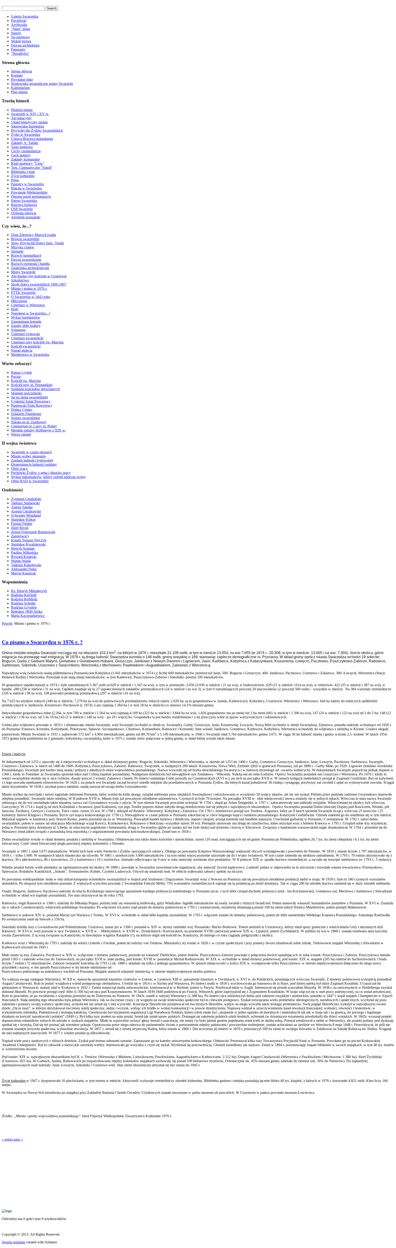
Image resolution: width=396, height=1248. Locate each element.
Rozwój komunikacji (26, 255)
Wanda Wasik (21, 561)
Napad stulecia (21, 350)
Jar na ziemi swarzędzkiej (29, 397)
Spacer (16, 33)
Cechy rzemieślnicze (26, 151)
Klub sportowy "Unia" (27, 163)
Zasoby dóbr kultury (26, 326)
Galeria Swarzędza (24, 16)
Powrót (7, 623)
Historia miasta (22, 110)
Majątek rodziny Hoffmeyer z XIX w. (38, 430)
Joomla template (13, 1242)
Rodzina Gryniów (24, 607)
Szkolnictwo (20, 280)
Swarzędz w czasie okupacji (31, 452)
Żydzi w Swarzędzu (25, 134)
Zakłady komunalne (25, 159)
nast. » (18, 1139)
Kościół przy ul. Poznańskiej (31, 385)
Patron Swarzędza (24, 201)
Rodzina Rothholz (24, 599)
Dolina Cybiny (22, 410)
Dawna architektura (25, 45)
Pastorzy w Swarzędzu (27, 184)
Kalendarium (20, 88)
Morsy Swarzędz (23, 272)
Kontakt (17, 75)
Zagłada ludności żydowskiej (32, 460)
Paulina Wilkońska (24, 552)
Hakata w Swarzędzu (26, 188)
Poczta (16, 377)
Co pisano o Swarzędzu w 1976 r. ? (42, 642)
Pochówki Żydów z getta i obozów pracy (41, 473)
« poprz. (8, 1139)
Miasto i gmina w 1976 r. (29, 288)
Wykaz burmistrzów (25, 317)
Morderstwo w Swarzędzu (30, 355)
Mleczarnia (19, 301)
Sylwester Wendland (26, 515)
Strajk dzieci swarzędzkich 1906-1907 (38, 284)
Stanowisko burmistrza (27, 126)
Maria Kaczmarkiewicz (28, 616)
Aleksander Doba (23, 569)
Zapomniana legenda (26, 321)
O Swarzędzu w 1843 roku (30, 297)
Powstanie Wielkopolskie (29, 192)
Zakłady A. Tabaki (24, 143)
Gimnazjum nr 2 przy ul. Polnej (34, 426)
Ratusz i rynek (21, 372)
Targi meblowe (22, 147)
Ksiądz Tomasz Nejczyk (28, 540)
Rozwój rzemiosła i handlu (30, 264)
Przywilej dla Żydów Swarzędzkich (37, 130)
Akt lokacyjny (21, 118)
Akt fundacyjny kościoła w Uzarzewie (39, 276)
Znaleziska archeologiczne (30, 268)
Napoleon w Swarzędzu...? (30, 313)
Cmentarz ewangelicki (27, 338)
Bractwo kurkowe (24, 205)
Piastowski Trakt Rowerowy (31, 405)
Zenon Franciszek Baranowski (33, 532)
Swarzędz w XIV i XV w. (30, 114)
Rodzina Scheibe (23, 603)
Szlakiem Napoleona (26, 414)
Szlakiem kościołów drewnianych (35, 389)
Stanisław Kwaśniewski (28, 544)
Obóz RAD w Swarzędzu (30, 481)
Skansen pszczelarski (26, 393)
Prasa (15, 180)
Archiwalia (19, 25)
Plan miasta (19, 92)
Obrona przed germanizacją (31, 196)
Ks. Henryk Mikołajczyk (29, 591)
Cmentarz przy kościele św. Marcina (37, 342)
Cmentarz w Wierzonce (28, 305)
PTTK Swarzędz (23, 293)
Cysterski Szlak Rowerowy (31, 401)
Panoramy (18, 49)
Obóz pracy (19, 469)
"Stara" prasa (20, 29)
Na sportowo (20, 37)
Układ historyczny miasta (29, 122)
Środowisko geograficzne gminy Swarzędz (42, 84)
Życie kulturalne (23, 176)
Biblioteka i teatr (23, 172)
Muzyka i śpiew (22, 247)
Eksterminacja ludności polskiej (34, 464)
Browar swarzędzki (25, 239)
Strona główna (21, 71)
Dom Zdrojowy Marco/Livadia (33, 235)
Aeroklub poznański (25, 217)
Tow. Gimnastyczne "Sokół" (31, 168)
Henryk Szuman (23, 548)
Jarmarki (17, 251)
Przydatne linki (22, 79)
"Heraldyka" (20, 54)
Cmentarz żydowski (25, 334)
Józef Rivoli (19, 528)
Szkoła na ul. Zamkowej (28, 422)
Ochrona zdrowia (23, 213)
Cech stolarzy (21, 155)
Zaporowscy (20, 536)
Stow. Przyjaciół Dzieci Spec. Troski (37, 243)
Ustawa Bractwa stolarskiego (32, 139)
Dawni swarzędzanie (26, 260)
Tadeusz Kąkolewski (26, 565)
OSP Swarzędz (22, 209)
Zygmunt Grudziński (26, 499)
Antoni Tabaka (22, 507)
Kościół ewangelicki (26, 346)
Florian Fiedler (21, 524)
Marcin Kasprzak (23, 573)
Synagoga (18, 330)
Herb (14, 309)
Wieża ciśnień (21, 434)
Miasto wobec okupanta (28, 456)
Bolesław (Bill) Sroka (26, 611)
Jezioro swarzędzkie (25, 418)
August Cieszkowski (26, 511)
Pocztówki (18, 20)
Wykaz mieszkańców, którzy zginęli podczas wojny (48, 477)
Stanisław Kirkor (23, 519)
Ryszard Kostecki (23, 557)
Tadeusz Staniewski (25, 503)
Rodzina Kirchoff (23, 595)
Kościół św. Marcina (26, 381)
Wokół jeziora (21, 41)
